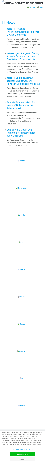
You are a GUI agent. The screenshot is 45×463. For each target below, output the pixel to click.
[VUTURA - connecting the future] (22, 3)
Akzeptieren (22, 454)
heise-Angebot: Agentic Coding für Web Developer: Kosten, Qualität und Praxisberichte (23, 56)
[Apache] (21, 215)
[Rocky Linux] (21, 187)
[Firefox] (21, 405)
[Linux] (21, 296)
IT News (8, 22)
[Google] (21, 324)
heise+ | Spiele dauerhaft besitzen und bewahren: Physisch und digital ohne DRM (23, 80)
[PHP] (21, 242)
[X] (21, 378)
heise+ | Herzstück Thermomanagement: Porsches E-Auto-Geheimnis (23, 31)
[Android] (21, 351)
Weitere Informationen (22, 449)
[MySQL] (21, 269)
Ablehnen (22, 459)
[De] (31, 7)
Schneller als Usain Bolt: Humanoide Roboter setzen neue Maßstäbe (21, 132)
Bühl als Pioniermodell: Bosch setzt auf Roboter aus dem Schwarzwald (22, 105)
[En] (40, 7)
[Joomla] (21, 160)
